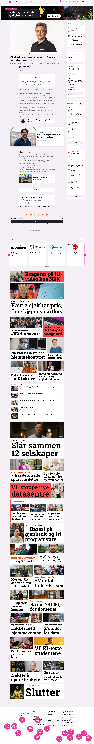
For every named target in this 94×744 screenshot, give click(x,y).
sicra (49, 206)
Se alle (82, 238)
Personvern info (36, 721)
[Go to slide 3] (47, 266)
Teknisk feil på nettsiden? (38, 724)
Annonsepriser (36, 716)
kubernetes (22, 208)
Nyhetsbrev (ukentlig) (37, 719)
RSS (34, 711)
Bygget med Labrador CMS (47, 701)
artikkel (25, 206)
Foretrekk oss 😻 (24, 203)
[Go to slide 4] (48, 266)
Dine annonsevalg (37, 727)
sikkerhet (30, 206)
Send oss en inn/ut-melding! (35, 84)
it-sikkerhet (44, 206)
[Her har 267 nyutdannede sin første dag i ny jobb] (23, 136)
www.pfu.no (64, 725)
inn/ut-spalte (28, 81)
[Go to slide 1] (45, 266)
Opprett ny (82, 103)
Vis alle (76, 47)
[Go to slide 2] (46, 266)
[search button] (19, 2)
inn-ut (21, 206)
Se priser (82, 23)
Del (38, 189)
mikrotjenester (37, 206)
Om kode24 (35, 714)
